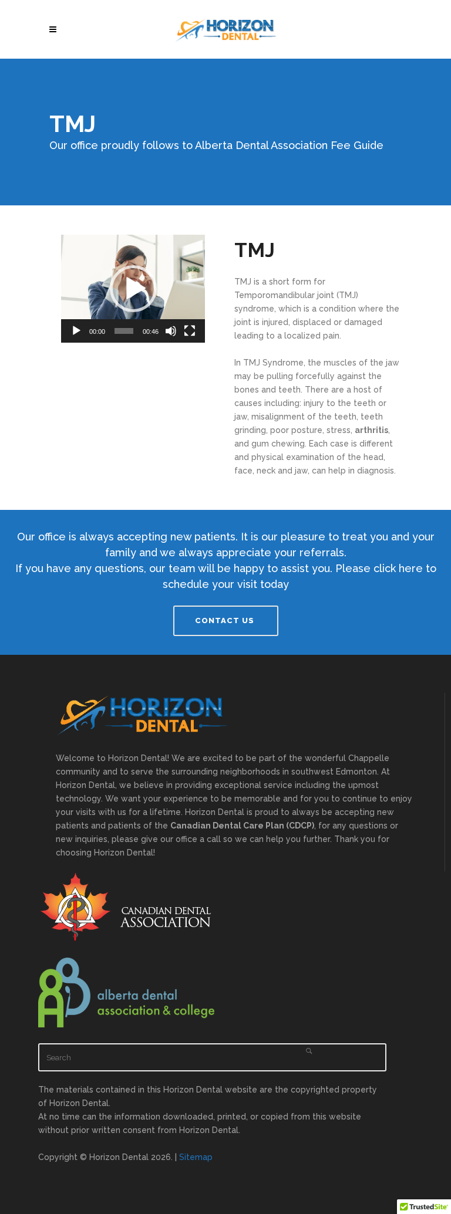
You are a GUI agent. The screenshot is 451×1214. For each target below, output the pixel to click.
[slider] (124, 331)
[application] (133, 289)
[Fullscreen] (190, 331)
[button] (133, 288)
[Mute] (171, 331)
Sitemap (196, 1157)
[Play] (76, 331)
